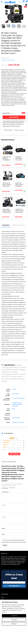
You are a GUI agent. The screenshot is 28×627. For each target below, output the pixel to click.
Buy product (14, 117)
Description (6, 225)
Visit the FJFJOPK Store (18, 422)
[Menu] (2, 2)
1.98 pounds (15, 394)
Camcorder (3, 60)
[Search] (19, 2)
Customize (14, 620)
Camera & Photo (11, 60)
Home (2, 597)
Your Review (5, 492)
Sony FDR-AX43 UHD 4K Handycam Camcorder (19, 185)
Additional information (18, 225)
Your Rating (5, 488)
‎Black (13, 409)
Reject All (14, 624)
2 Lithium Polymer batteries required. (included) (17, 404)
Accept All (14, 615)
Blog (2, 599)
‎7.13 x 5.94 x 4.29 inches (18, 398)
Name (4, 528)
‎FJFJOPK (14, 389)
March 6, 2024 (16, 418)
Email (3, 534)
